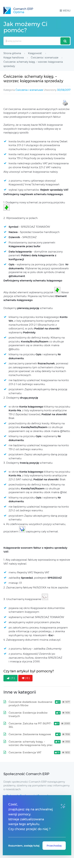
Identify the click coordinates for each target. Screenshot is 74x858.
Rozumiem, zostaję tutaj (23, 845)
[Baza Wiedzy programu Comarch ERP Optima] (18, 10)
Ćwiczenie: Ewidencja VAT (25, 752)
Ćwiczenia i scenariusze (29, 89)
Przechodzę (54, 845)
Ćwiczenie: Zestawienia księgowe (30, 734)
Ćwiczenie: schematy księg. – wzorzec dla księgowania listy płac (30, 743)
